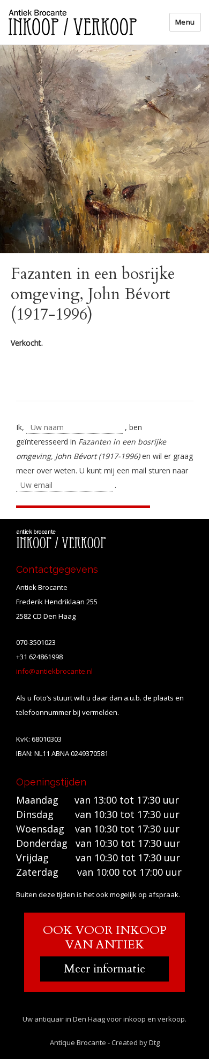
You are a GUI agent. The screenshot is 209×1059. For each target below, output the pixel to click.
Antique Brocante (78, 1042)
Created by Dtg (135, 1042)
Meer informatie (104, 969)
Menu (185, 22)
